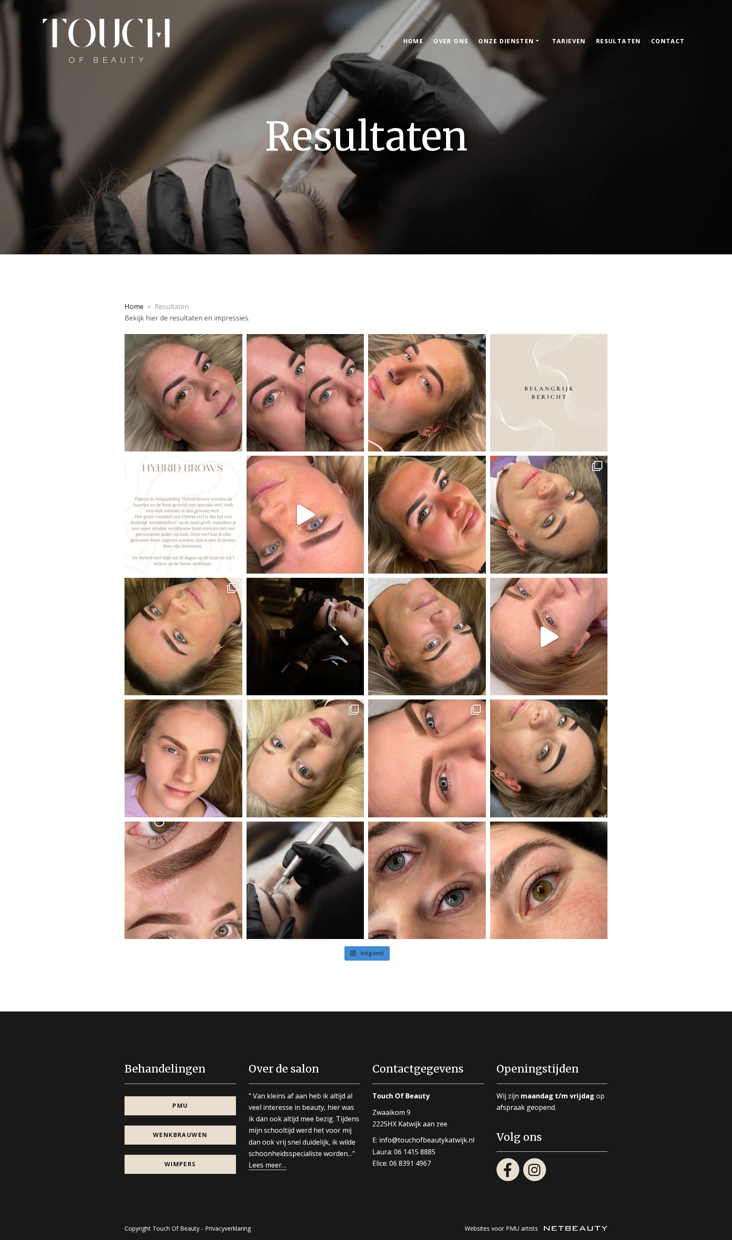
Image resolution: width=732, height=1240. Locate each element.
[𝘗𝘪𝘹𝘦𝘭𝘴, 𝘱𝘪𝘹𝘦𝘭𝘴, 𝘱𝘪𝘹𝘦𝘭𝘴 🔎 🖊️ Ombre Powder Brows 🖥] (183, 393)
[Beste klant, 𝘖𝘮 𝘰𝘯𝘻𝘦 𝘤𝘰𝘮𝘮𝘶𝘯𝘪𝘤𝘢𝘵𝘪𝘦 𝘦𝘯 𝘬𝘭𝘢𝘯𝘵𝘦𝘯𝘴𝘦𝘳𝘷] (549, 393)
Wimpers (180, 1164)
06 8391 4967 (410, 1163)
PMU (180, 1105)
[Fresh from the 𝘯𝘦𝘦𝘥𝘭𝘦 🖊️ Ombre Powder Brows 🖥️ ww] (549, 758)
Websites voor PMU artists (502, 1228)
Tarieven (569, 41)
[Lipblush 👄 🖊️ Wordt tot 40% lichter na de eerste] (305, 758)
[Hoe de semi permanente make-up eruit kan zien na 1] (549, 515)
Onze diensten (506, 41)
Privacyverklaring (228, 1228)
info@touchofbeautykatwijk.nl (426, 1140)
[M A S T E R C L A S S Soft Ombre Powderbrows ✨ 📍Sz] (549, 637)
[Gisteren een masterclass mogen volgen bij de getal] (427, 758)
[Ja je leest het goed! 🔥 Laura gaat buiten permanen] (305, 515)
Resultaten (618, 41)
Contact (668, 41)
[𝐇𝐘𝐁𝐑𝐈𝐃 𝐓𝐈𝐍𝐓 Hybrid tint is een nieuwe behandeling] (183, 637)
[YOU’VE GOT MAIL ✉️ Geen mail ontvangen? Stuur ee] (183, 758)
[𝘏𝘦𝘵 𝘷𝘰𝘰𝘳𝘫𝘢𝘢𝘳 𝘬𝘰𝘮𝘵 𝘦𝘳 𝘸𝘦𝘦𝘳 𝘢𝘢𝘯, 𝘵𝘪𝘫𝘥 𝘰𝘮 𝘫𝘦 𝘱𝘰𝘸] (305, 393)
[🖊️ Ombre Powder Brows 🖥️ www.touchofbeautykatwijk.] (427, 393)
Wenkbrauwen (180, 1135)
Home (413, 41)
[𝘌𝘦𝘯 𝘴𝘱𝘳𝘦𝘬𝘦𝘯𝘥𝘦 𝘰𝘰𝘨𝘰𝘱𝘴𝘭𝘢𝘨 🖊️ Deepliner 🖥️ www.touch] (549, 880)
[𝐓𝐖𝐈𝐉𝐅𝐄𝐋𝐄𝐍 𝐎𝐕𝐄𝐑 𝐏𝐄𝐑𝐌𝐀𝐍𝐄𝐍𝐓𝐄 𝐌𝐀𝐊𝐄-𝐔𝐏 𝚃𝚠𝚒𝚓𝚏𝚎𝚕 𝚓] (305, 880)
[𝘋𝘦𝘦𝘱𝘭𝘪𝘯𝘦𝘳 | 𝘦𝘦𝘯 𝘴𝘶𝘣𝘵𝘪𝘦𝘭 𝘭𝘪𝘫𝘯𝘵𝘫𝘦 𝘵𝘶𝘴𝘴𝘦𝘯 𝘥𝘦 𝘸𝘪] (427, 880)
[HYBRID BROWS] (183, 515)
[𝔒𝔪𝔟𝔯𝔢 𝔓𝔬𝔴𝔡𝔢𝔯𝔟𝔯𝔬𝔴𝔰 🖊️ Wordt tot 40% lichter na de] (427, 637)
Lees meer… (267, 1165)
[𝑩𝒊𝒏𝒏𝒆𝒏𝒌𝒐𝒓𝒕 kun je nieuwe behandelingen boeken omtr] (305, 637)
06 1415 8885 (414, 1151)
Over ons (450, 41)
